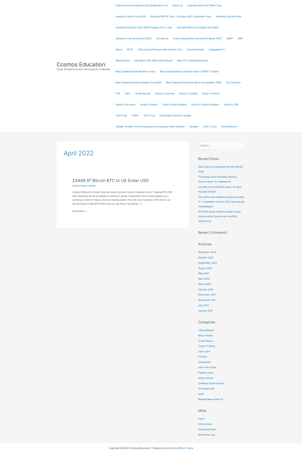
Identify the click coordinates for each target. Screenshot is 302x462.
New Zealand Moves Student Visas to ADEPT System (189, 71)
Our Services (233, 82)
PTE (118, 93)
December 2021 (207, 294)
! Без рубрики (206, 330)
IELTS (130, 49)
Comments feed (207, 429)
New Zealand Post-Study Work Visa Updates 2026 (193, 82)
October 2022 (205, 257)
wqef (201, 393)
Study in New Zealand (174, 104)
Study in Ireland (149, 104)
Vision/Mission (229, 126)
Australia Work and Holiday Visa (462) (197, 27)
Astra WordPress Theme (179, 448)
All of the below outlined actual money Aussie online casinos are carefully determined (219, 216)
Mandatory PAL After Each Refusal (153, 60)
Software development (211, 383)
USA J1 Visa (209, 126)
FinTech (202, 356)
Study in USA (231, 104)
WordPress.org (206, 434)
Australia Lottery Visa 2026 (130, 16)
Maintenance (123, 60)
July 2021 (203, 305)
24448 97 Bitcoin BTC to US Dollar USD (110, 180)
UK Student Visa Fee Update (175, 115)
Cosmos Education (81, 64)
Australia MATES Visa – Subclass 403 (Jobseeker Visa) (180, 16)
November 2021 (207, 299)
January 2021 (205, 310)
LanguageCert (217, 49)
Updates (194, 126)
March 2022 (204, 284)
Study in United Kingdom (205, 104)
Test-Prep (121, 115)
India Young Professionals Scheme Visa (160, 49)
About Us (178, 5)
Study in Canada (188, 93)
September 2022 (207, 262)
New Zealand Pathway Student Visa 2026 (138, 82)
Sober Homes (205, 377)
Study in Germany (125, 104)
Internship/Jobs (195, 49)
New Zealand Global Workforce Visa (135, 71)
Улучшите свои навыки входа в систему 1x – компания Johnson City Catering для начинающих (221, 201)
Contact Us (162, 38)
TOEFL (135, 115)
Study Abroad (142, 93)
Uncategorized (206, 388)
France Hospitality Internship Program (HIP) (197, 38)
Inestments (204, 362)
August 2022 (205, 268)
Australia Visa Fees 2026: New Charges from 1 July (144, 27)
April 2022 (204, 278)
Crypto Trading (206, 346)
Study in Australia (165, 93)
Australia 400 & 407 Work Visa (204, 5)
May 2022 (203, 273)
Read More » (79, 211)
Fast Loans (204, 351)
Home (119, 49)
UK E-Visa (149, 115)
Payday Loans (205, 372)
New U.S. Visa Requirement (192, 60)
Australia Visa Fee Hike (228, 16)
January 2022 (205, 289)
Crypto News (79, 185)
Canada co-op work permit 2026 (133, 38)
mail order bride (207, 367)
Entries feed (205, 424)
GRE (240, 38)
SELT (128, 93)
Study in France (211, 93)
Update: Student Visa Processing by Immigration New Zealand (150, 126)
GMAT (229, 38)
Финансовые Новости (210, 399)
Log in (201, 418)
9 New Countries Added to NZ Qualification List (142, 5)
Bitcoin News (205, 335)
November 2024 (207, 252)
